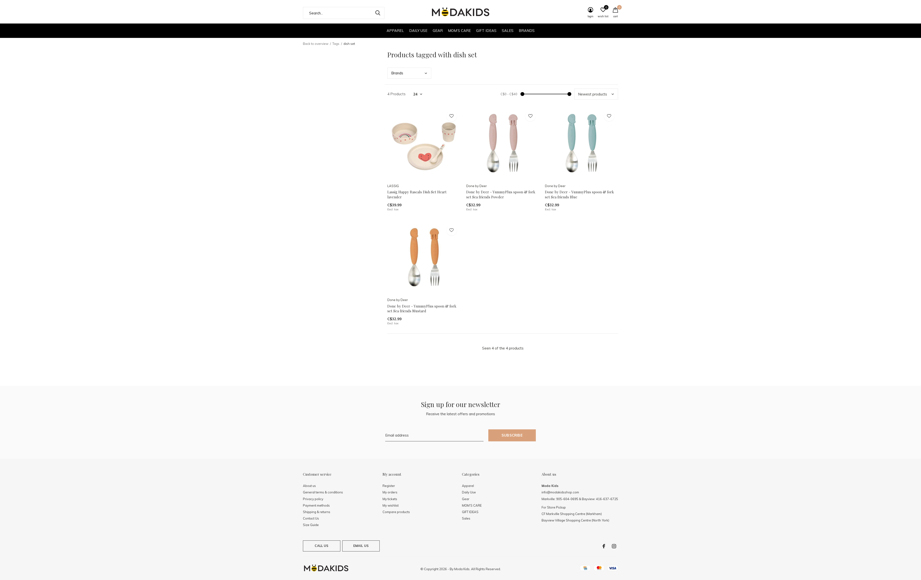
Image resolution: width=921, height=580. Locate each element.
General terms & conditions (323, 492)
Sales (508, 30)
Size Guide (311, 525)
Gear (438, 30)
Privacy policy (313, 499)
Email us (361, 546)
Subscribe (512, 435)
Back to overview (315, 44)
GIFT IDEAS (486, 30)
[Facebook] (603, 546)
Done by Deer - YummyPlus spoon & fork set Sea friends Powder (500, 194)
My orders (390, 492)
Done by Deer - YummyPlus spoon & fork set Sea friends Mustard (421, 309)
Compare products (396, 512)
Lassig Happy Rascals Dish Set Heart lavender (417, 194)
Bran (397, 73)
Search (377, 13)
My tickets (390, 499)
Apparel (395, 30)
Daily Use (418, 30)
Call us (321, 546)
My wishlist (391, 505)
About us (309, 486)
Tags (335, 44)
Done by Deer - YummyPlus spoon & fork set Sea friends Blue (579, 194)
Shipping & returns (316, 512)
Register (389, 486)
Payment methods (316, 505)
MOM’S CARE (459, 30)
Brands (527, 30)
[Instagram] (614, 546)
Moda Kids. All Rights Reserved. (477, 569)
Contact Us (311, 518)
